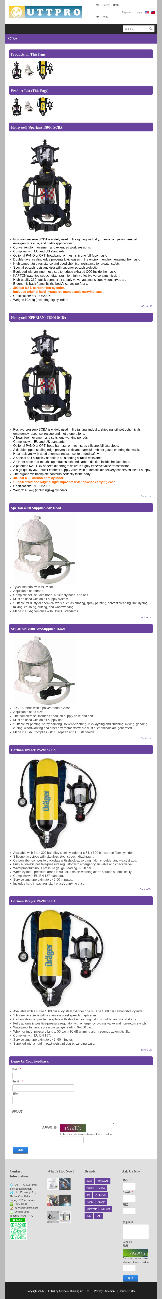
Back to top (146, 496)
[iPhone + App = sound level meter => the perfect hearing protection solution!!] (65, 1217)
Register (126, 12)
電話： (16, 1093)
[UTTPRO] (45, 11)
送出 (20, 1150)
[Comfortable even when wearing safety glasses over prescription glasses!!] (65, 1184)
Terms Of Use (128, 1291)
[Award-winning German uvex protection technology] (53, 1217)
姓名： (16, 1069)
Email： (17, 1081)
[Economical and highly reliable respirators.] (53, 1200)
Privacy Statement (104, 1291)
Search (151, 29)
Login (139, 12)
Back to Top (146, 306)
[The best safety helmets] (53, 1184)
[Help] (55, 1127)
